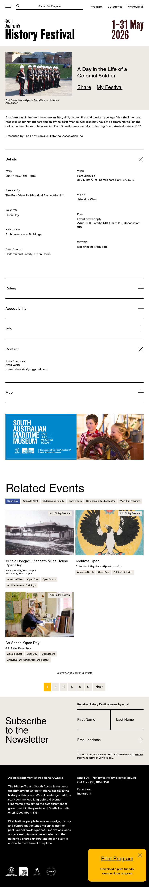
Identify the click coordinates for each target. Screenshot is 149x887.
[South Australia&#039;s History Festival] (39, 30)
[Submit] (18, 5)
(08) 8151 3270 (99, 782)
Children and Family (18, 254)
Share (84, 86)
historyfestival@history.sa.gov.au (114, 777)
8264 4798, (13, 365)
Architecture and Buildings (23, 234)
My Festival (109, 86)
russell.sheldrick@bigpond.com (26, 369)
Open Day (12, 215)
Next (99, 686)
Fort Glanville (86, 176)
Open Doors (42, 254)
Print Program (117, 858)
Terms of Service (98, 757)
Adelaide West (87, 199)
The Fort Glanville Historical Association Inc (34, 195)
